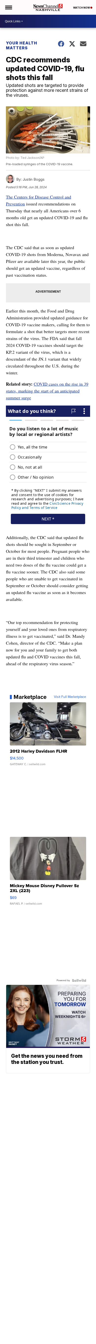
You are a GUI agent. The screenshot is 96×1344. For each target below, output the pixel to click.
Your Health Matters (21, 45)
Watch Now (81, 7)
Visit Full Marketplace (70, 697)
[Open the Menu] (8, 7)
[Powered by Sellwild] (79, 980)
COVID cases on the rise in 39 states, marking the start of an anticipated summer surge (47, 391)
